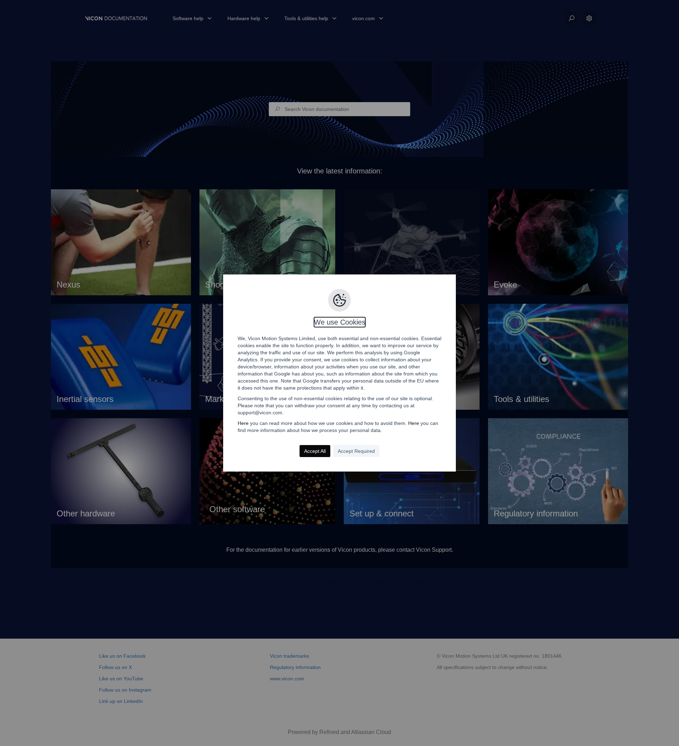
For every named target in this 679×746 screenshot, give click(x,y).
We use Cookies (339, 322)
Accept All (315, 451)
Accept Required (356, 451)
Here (243, 423)
